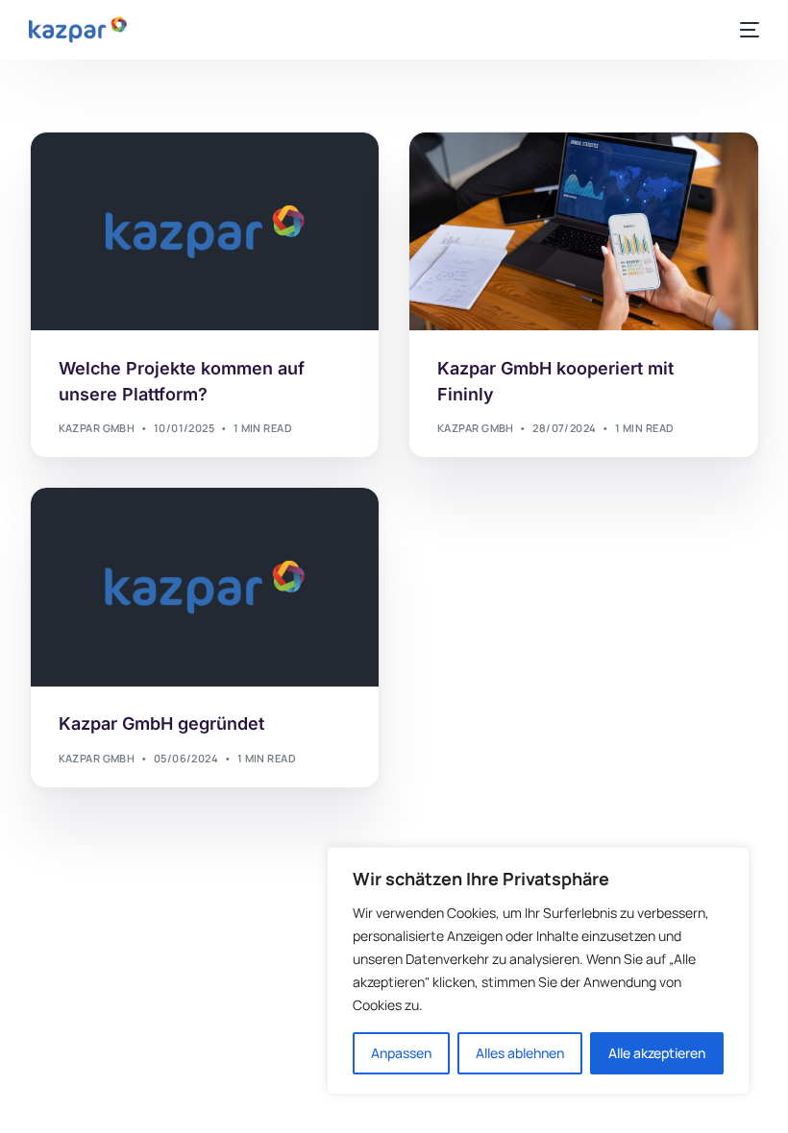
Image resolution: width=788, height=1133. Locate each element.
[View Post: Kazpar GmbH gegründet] (205, 587)
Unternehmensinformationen (153, 173)
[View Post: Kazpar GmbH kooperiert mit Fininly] (583, 232)
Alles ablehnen (520, 1053)
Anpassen (401, 1053)
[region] (538, 971)
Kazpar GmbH (97, 428)
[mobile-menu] (745, 29)
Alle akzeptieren (656, 1053)
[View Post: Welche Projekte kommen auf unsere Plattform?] (205, 232)
